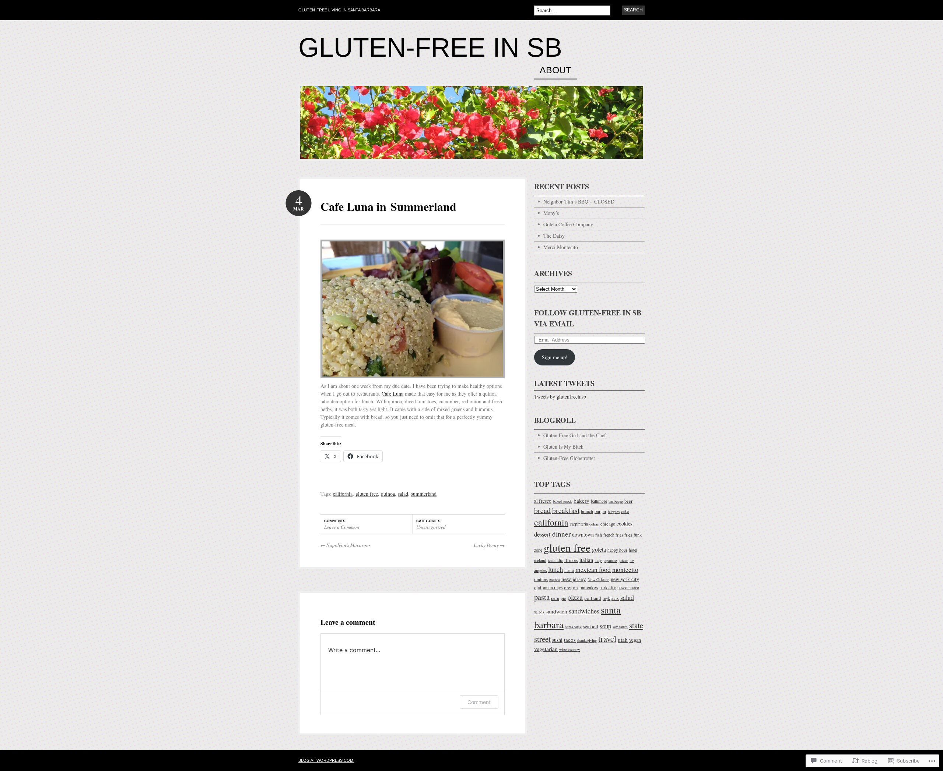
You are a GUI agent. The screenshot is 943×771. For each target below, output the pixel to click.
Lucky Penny (489, 545)
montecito (625, 569)
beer (628, 501)
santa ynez (573, 626)
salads (539, 612)
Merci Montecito (560, 247)
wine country (569, 649)
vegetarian (546, 648)
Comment (479, 702)
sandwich (556, 611)
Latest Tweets (564, 383)
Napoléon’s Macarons (345, 545)
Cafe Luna (392, 393)
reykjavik (611, 598)
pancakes (588, 587)
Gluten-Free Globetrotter (569, 458)
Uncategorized (431, 527)
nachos (554, 579)
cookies (624, 523)
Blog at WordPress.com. (326, 760)
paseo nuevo (628, 587)
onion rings (552, 587)
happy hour (617, 550)
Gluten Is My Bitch (563, 446)
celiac (594, 524)
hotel (633, 550)
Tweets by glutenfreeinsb (560, 396)
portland (592, 598)
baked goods (562, 501)
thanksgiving (587, 640)
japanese (610, 560)
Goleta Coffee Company (568, 224)
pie (563, 598)
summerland (424, 493)
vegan (635, 639)
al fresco (542, 501)
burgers (614, 511)
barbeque (616, 501)
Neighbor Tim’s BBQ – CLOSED (578, 201)
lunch (555, 569)
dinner (561, 533)
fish (598, 535)
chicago (607, 524)
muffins (541, 579)
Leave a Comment (342, 527)
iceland (540, 560)
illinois (571, 560)
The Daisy (554, 235)
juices (623, 560)
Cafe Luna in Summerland (388, 206)
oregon (571, 587)
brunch (587, 511)
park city (607, 587)
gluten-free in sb (430, 47)
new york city (625, 579)
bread (542, 510)
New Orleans (598, 579)
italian (586, 559)
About (555, 70)
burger (600, 511)
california (343, 493)
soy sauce (620, 626)
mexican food (593, 569)
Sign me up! (555, 357)
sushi (557, 639)
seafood (590, 626)
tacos (570, 639)
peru (555, 598)
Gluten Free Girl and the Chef (574, 435)
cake (625, 511)
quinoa (388, 493)
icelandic (555, 560)
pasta (542, 597)
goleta (599, 549)
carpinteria (579, 524)
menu (569, 570)
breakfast (565, 510)
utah (623, 639)
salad (403, 493)
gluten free (366, 493)
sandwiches (584, 610)
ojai (537, 587)
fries (628, 535)
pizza (575, 597)
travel (607, 638)
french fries (613, 535)
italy (598, 560)
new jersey (573, 579)
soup (605, 626)
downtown (583, 534)
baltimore (599, 501)
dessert (542, 534)
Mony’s (551, 212)
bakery (581, 500)
